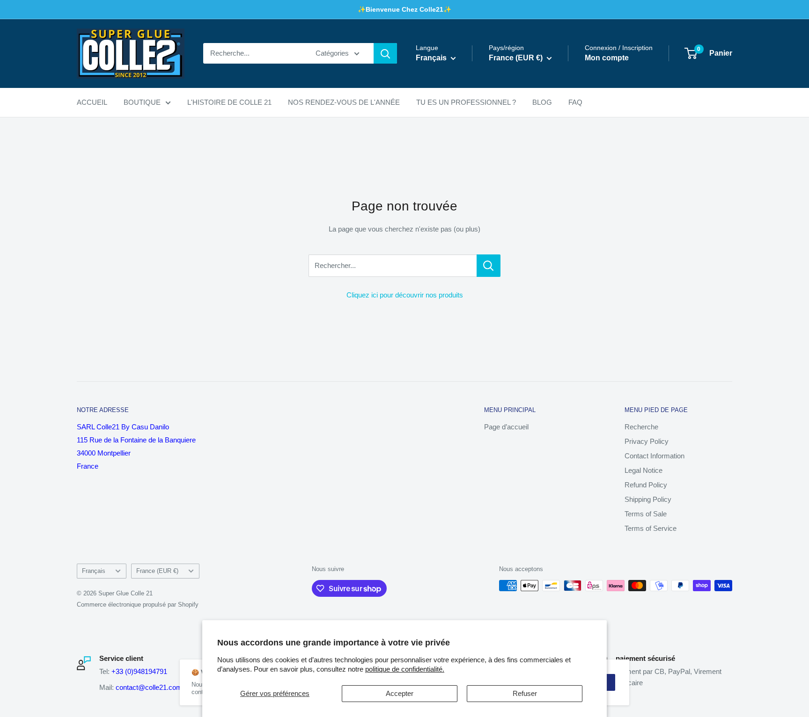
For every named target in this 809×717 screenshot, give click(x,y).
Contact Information (654, 456)
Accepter (399, 693)
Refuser (525, 693)
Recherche (641, 427)
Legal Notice (643, 470)
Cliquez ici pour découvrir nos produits (404, 295)
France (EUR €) (157, 570)
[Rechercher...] (488, 265)
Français (93, 570)
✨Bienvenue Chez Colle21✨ (404, 9)
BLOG (542, 102)
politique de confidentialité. (404, 669)
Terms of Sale (646, 514)
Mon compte (607, 58)
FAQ (575, 102)
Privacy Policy (647, 441)
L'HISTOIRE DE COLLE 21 (229, 102)
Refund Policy (646, 485)
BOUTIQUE (142, 102)
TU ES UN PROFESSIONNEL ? (466, 102)
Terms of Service (651, 528)
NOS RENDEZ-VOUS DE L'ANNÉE (344, 102)
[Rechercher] (385, 53)
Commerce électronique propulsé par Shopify (138, 604)
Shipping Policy (648, 499)
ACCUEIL (92, 102)
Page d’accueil (506, 427)
